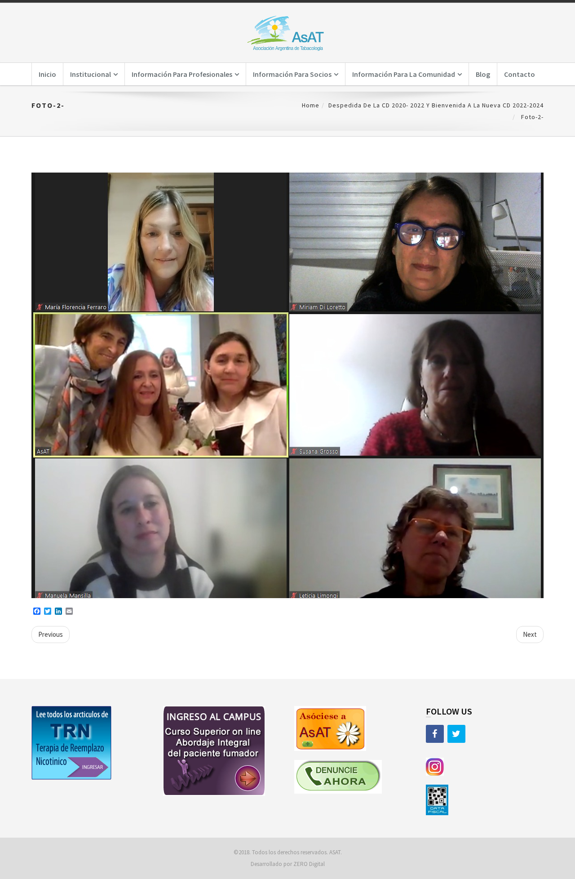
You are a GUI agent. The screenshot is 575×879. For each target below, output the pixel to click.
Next (530, 634)
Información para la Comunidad (403, 74)
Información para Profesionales (182, 74)
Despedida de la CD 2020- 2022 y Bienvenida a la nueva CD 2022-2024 (436, 105)
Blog (483, 74)
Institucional (90, 74)
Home (310, 105)
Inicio (47, 74)
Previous (50, 634)
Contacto (519, 74)
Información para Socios (292, 74)
